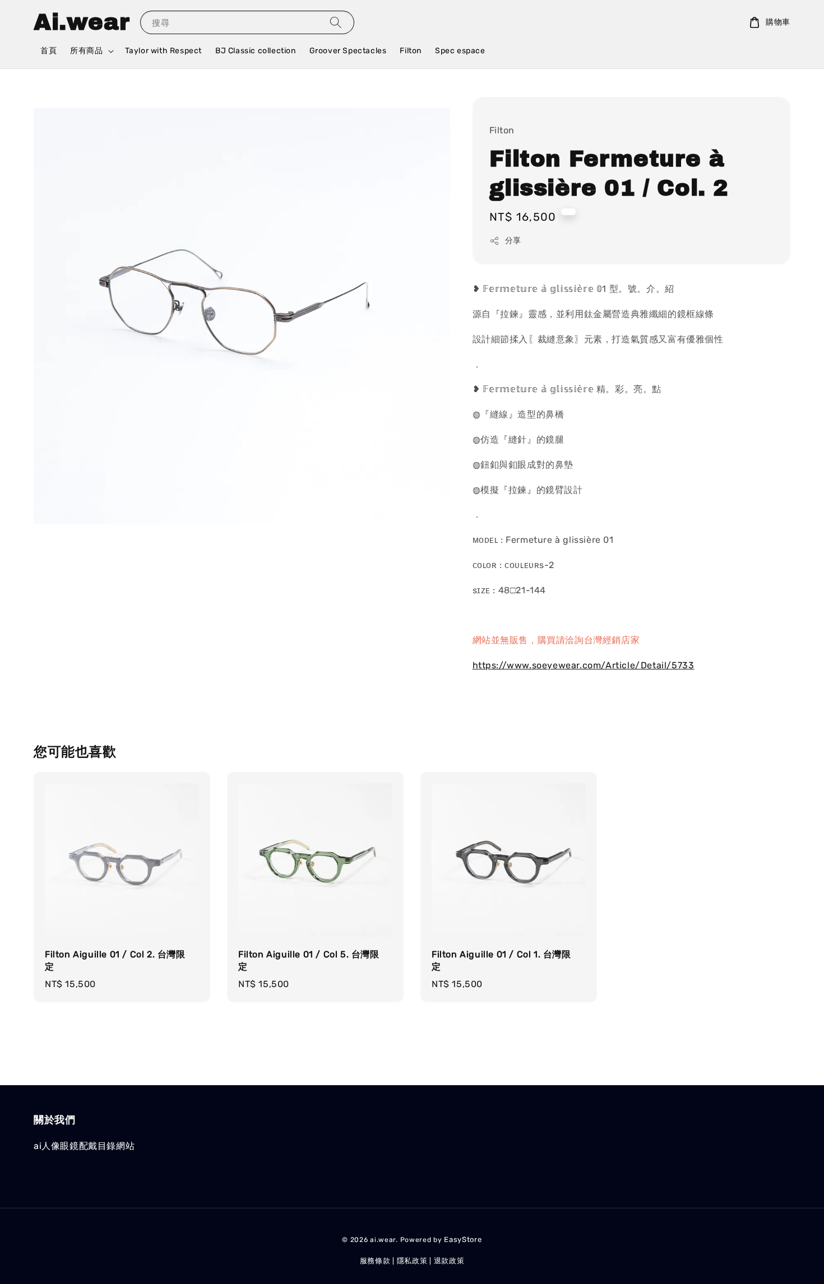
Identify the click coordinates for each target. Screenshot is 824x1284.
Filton (411, 50)
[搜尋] (336, 22)
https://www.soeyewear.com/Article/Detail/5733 (584, 665)
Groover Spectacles (348, 50)
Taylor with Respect (163, 50)
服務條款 (375, 1261)
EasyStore (463, 1239)
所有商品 (86, 50)
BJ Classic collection (255, 50)
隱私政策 (412, 1261)
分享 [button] (513, 240)
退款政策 (449, 1261)
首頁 (48, 50)
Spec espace (460, 50)
